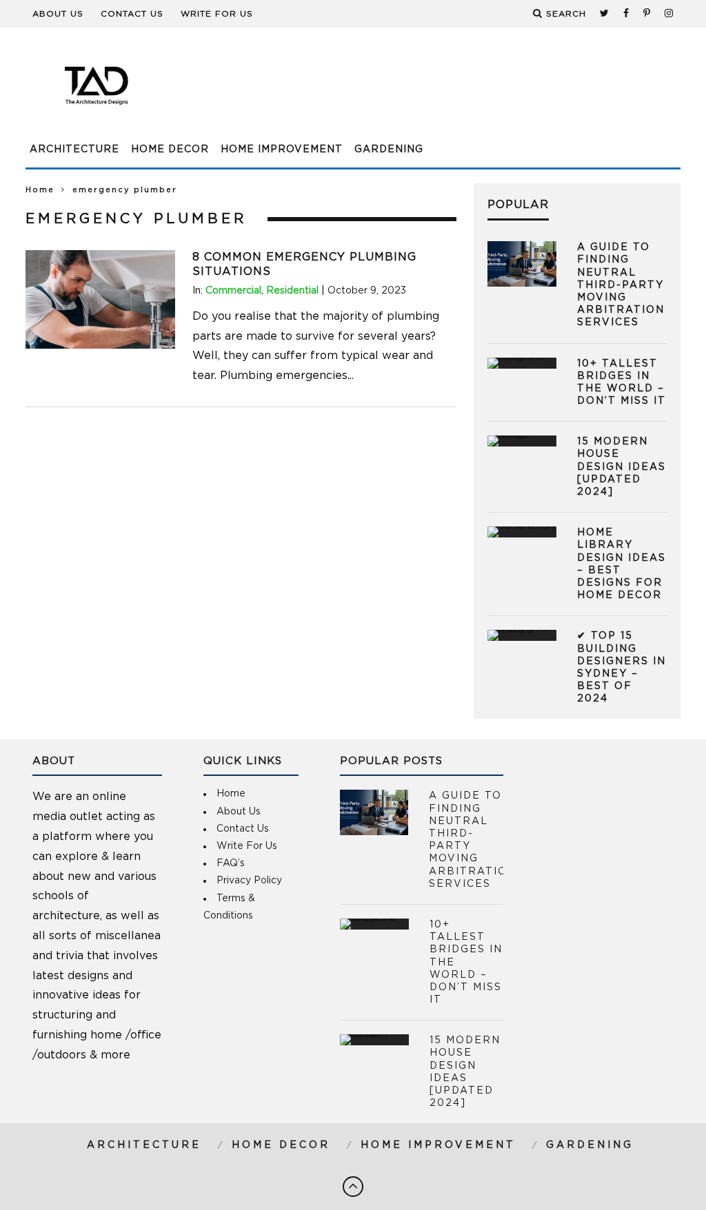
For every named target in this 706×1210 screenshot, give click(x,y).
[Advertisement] (429, 93)
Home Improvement (282, 149)
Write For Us (217, 14)
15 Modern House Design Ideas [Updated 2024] (621, 467)
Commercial (233, 291)
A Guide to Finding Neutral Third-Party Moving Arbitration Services (621, 285)
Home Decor (170, 149)
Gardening (388, 149)
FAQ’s (230, 863)
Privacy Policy (249, 880)
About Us (57, 14)
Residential (292, 291)
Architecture (74, 149)
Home (40, 190)
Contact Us (132, 14)
